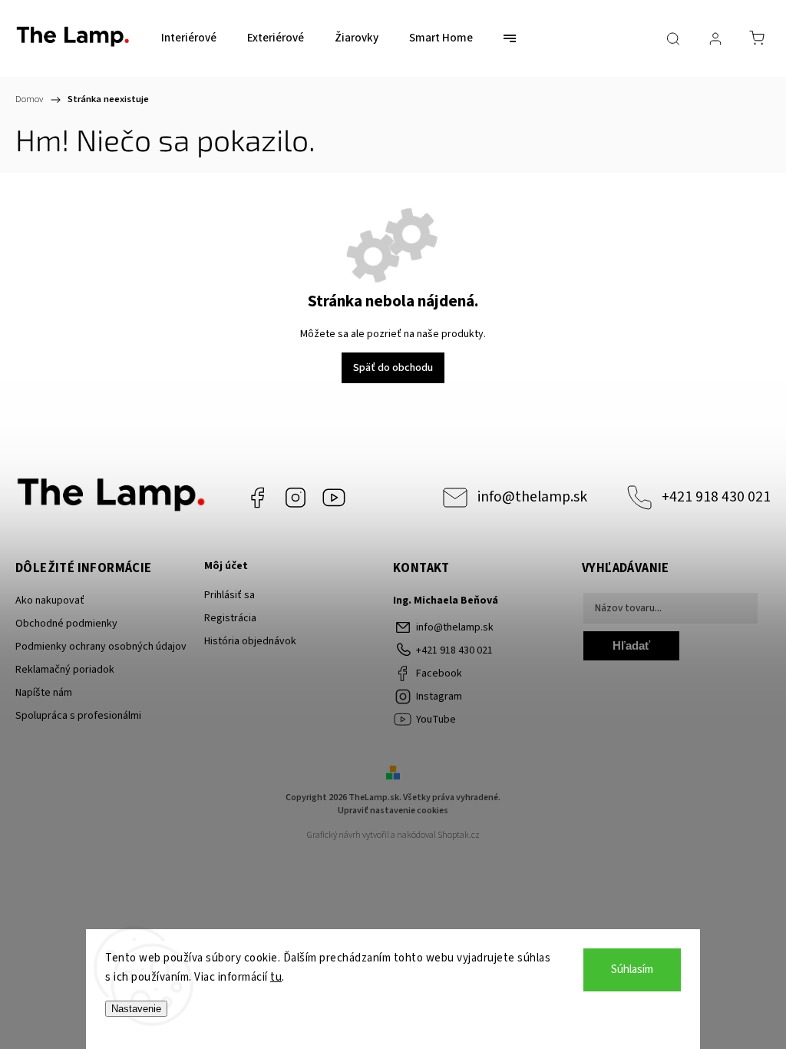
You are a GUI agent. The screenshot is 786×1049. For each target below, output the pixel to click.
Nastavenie (136, 1008)
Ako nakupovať (49, 600)
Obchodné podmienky (66, 623)
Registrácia (230, 618)
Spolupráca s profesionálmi (78, 715)
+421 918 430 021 (716, 497)
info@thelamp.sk (532, 497)
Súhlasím (632, 969)
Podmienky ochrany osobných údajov (101, 646)
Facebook (257, 497)
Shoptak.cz (459, 835)
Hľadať (631, 645)
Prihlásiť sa (229, 595)
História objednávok (250, 641)
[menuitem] (188, 38)
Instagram (295, 497)
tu (276, 977)
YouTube (333, 497)
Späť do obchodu (393, 368)
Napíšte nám (43, 692)
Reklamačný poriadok (64, 669)
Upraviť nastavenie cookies (393, 810)
